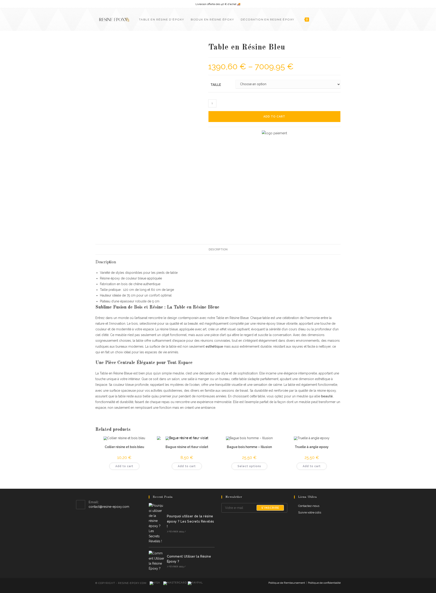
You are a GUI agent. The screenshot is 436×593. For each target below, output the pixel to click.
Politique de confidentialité (324, 582)
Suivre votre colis (309, 512)
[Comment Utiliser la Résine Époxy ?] (156, 561)
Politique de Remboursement (286, 582)
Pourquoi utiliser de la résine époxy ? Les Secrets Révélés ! (190, 521)
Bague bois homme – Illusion (249, 447)
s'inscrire (270, 507)
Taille (216, 85)
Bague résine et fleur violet (187, 447)
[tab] (218, 249)
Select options (249, 466)
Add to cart (274, 116)
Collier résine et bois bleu (124, 447)
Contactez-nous (308, 506)
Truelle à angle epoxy (312, 447)
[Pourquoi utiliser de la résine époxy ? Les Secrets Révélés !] (156, 523)
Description (218, 249)
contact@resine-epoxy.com (109, 506)
